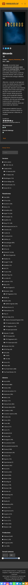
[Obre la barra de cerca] (22, 3)
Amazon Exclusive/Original (14, 320)
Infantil (7, 475)
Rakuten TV (9, 333)
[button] (3, 48)
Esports (11, 59)
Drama (8, 449)
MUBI (6, 297)
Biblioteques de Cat (10, 226)
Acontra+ (8, 204)
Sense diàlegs (9, 181)
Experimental (8, 462)
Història (8, 472)
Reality (6, 501)
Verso (7, 362)
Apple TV (8, 213)
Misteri (7, 478)
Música (7, 485)
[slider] (3, 558)
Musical (7, 488)
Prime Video (9, 317)
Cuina (7, 423)
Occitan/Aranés (9, 185)
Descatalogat (9, 242)
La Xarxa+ (8, 281)
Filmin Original (10, 255)
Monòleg (7, 481)
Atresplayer (8, 217)
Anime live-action (10, 391)
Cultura (7, 426)
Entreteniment (9, 452)
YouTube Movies (10, 372)
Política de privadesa (14, 572)
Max (6, 284)
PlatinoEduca (9, 310)
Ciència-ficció (9, 404)
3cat (6, 197)
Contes (7, 417)
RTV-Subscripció (11, 342)
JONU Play (8, 275)
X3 (7, 359)
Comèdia (8, 410)
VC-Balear (9, 175)
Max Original (9, 287)
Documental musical (11, 446)
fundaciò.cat (15, 576)
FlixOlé (7, 259)
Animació (8, 384)
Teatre (7, 517)
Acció (7, 381)
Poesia (7, 498)
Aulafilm (7, 220)
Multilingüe (9, 178)
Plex (6, 314)
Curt (7, 546)
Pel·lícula (8, 536)
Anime (7, 388)
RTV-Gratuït (10, 336)
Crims (7, 420)
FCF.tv (6, 249)
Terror (7, 520)
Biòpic (7, 401)
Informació (14, 574)
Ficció (6, 469)
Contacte (23, 572)
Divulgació (8, 439)
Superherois (8, 511)
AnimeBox (8, 210)
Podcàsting (17, 59)
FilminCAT (9, 252)
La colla (7, 278)
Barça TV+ (8, 223)
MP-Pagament (11, 294)
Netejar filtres (6, 148)
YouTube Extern (10, 369)
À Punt (7, 200)
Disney (7, 436)
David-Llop (19, 579)
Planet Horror (9, 307)
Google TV (8, 262)
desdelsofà (8, 433)
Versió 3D (7, 188)
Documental (9, 443)
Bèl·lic (7, 397)
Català (7, 168)
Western (7, 527)
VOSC (7, 162)
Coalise (7, 233)
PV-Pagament (10, 326)
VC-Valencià (10, 171)
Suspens (8, 514)
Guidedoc (8, 265)
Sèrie (7, 539)
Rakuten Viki (9, 346)
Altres (7, 207)
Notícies (7, 491)
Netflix (7, 301)
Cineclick (7, 229)
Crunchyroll (8, 236)
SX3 (6, 352)
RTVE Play (8, 349)
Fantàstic (8, 465)
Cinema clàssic (9, 407)
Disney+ (7, 246)
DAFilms (7, 239)
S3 (7, 355)
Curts (6, 430)
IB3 (6, 268)
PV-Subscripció (11, 329)
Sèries (7, 507)
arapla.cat (6, 578)
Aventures (8, 394)
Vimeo (7, 365)
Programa (8, 543)
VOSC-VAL (9, 165)
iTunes (7, 272)
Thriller (7, 524)
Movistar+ (8, 291)
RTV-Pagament (11, 339)
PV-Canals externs (12, 323)
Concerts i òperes (10, 414)
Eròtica (7, 456)
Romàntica (8, 504)
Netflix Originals (11, 304)
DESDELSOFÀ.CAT (11, 570)
